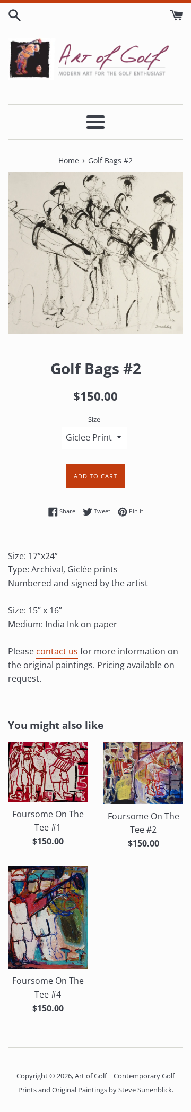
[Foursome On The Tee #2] (143, 773)
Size (94, 419)
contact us (57, 651)
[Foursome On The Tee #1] (48, 772)
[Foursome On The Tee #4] (48, 917)
